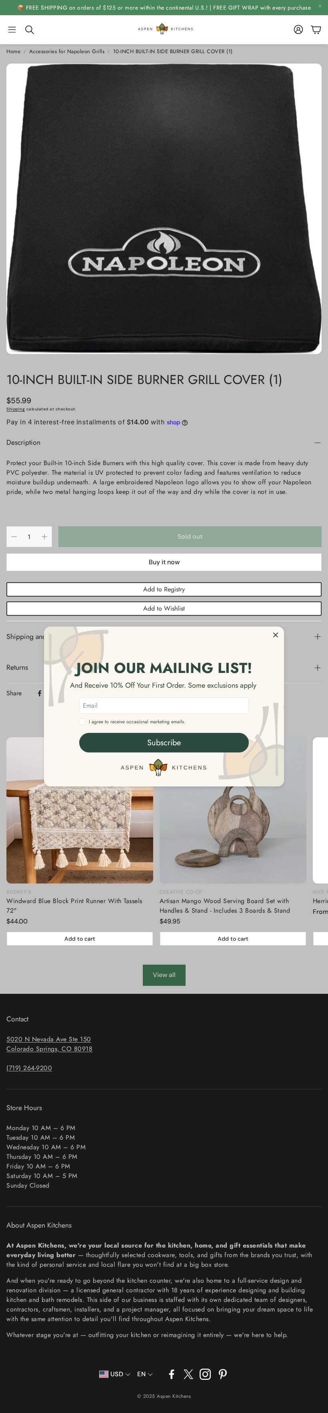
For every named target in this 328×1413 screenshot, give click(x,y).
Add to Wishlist (164, 608)
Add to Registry (164, 589)
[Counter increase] (44, 536)
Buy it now (164, 562)
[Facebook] (39, 693)
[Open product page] (79, 810)
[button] (12, 29)
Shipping (15, 409)
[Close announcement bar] (320, 6)
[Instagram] (205, 1374)
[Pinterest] (222, 1374)
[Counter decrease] (14, 536)
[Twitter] (188, 1374)
